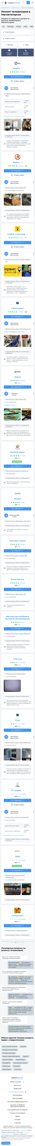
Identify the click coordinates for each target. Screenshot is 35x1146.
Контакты (17, 1119)
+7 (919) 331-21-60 (18, 509)
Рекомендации (17, 1095)
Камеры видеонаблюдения (11, 1056)
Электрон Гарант (17, 541)
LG (3, 26)
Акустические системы (10, 1046)
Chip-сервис (17, 308)
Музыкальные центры (20, 1063)
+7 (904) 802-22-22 (18, 925)
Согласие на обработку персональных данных (17, 1105)
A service (17, 659)
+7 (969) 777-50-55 (18, 242)
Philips (19, 26)
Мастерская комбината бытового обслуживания (17, 617)
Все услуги (17, 1085)
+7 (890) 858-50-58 (18, 800)
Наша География (17, 1098)
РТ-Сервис (16, 790)
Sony (25, 26)
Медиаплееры (20, 1059)
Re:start (17, 499)
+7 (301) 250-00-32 (18, 870)
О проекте (17, 1123)
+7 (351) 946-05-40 (18, 171)
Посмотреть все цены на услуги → (14, 116)
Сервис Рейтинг (5, 7)
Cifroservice (17, 916)
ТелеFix (16, 68)
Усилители (17, 1069)
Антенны (23, 1046)
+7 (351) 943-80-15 (18, 466)
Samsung (10, 26)
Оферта (17, 1116)
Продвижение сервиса (16, 1092)
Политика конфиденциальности (17, 1101)
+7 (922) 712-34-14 (18, 669)
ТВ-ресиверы (7, 1069)
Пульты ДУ (16, 1066)
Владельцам (17, 1088)
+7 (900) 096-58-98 (18, 387)
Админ (16, 162)
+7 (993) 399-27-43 (18, 730)
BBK (31, 26)
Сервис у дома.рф (16, 234)
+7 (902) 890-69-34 (18, 629)
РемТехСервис (17, 452)
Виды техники (16, 7)
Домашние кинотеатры (10, 1050)
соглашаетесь (22, 1130)
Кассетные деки (8, 1059)
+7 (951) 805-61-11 (18, 316)
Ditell (17, 856)
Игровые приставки (9, 1053)
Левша (17, 377)
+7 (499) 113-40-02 (18, 77)
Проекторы (6, 1066)
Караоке (25, 1056)
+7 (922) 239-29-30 (18, 589)
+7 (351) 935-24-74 (18, 551)
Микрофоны (6, 1063)
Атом (17, 720)
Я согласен (5, 1143)
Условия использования (17, 1113)
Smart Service (17, 579)
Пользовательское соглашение (18, 1110)
